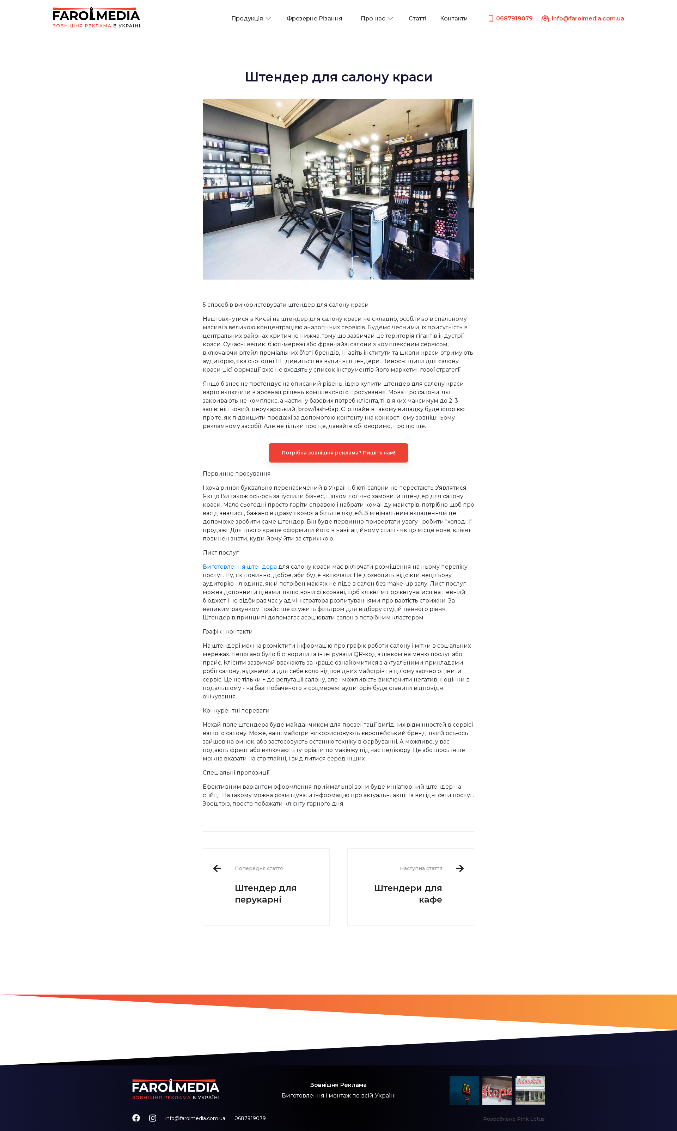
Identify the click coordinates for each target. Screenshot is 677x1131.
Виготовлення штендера (240, 566)
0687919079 (250, 1118)
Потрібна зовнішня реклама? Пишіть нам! (338, 453)
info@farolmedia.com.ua (195, 1118)
